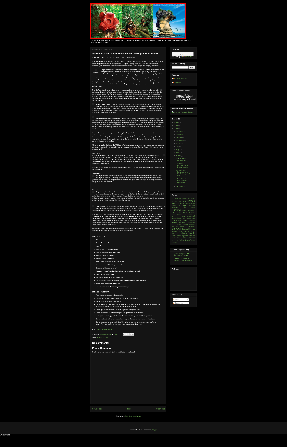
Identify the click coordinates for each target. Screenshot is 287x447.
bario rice (192, 235)
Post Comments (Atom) (133, 416)
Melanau (192, 210)
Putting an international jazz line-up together (182, 165)
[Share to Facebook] (130, 334)
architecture (185, 235)
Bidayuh (174, 201)
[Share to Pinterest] (133, 334)
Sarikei (185, 231)
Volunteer (179, 235)
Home (128, 409)
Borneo (191, 201)
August (179, 143)
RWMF (174, 222)
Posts (176, 299)
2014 (176, 122)
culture (184, 237)
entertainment (175, 239)
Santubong (191, 226)
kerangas (189, 239)
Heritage (182, 205)
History (192, 205)
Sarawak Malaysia (105, 334)
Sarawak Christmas (188, 229)
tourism (193, 240)
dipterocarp (192, 237)
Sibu (106, 337)
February (179, 186)
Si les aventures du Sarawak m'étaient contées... (181, 255)
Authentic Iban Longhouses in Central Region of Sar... (183, 173)
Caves (184, 203)
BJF (173, 198)
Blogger (154, 430)
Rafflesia (182, 222)
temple (187, 241)
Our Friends (187, 218)
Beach (193, 198)
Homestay (175, 207)
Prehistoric (192, 220)
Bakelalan (178, 198)
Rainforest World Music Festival (183, 223)
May (178, 149)
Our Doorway (186, 217)
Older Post (160, 409)
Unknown (177, 82)
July (177, 146)
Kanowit (193, 207)
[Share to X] (128, 334)
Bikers (180, 201)
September (180, 140)
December (180, 131)
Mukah (179, 213)
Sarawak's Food (177, 231)
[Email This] (124, 334)
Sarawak (176, 228)
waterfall (174, 242)
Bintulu (184, 201)
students (182, 240)
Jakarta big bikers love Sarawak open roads (182, 181)
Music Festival (189, 213)
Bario (188, 198)
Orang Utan (177, 216)
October (179, 137)
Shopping (184, 233)
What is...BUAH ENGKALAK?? (181, 159)
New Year (184, 215)
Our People (182, 220)
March (178, 156)
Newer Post (96, 409)
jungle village (183, 239)
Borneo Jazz (176, 203)
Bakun (184, 198)
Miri (173, 213)
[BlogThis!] (126, 334)
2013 (176, 125)
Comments (178, 303)
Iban (184, 207)
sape (177, 240)
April (178, 153)
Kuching (176, 210)
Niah (189, 215)
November (180, 134)
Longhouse (100, 337)
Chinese (188, 203)
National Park (176, 215)
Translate (188, 57)
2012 (176, 128)
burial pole (175, 237)
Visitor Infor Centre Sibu (105, 329)
